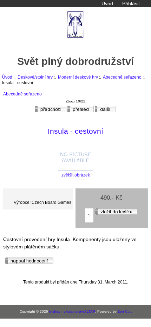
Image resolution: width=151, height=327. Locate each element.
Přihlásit (131, 3)
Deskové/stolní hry (35, 77)
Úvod (107, 3)
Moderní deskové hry (78, 77)
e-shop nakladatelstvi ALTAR (72, 311)
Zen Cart (125, 311)
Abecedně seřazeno (122, 77)
